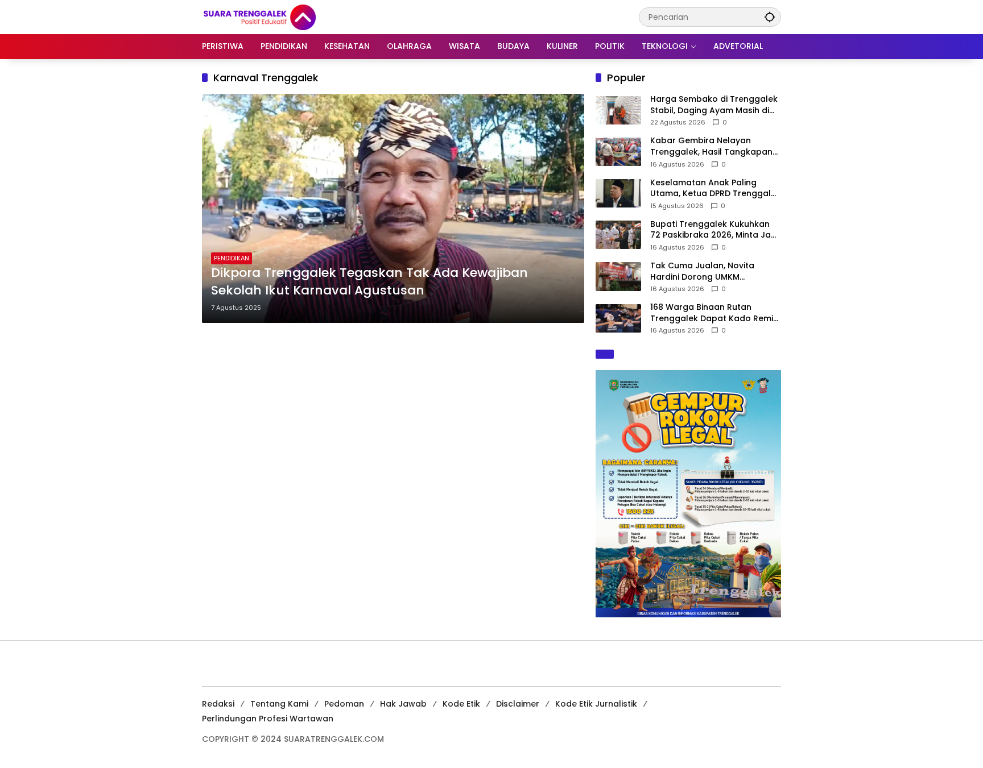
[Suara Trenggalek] (280, 16)
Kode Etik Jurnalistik (596, 703)
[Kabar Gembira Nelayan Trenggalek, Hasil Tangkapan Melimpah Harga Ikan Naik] (618, 152)
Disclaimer (517, 703)
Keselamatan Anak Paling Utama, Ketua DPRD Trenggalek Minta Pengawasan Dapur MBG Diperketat (715, 188)
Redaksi (218, 703)
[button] (769, 16)
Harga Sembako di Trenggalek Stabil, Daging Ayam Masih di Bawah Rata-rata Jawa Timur (714, 105)
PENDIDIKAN (231, 258)
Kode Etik (461, 703)
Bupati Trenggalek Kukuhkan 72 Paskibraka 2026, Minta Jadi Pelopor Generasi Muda (714, 230)
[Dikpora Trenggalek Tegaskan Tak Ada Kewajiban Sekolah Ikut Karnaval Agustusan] (393, 208)
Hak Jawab (403, 703)
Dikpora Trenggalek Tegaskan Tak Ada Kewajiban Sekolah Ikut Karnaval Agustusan (369, 281)
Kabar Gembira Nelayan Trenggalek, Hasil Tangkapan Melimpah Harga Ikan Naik (711, 146)
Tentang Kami (279, 703)
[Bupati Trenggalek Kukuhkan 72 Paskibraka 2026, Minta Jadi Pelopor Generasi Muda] (618, 235)
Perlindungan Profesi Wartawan (267, 718)
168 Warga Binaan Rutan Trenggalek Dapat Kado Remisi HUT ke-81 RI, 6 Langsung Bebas (715, 313)
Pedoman (344, 703)
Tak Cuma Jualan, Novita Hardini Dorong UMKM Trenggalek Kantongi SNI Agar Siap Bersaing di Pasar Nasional (715, 271)
